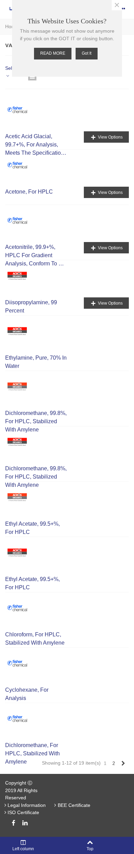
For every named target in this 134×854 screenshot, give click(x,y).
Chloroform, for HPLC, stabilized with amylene (35, 639)
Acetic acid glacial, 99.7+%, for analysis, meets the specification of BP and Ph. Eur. (34, 145)
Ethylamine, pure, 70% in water (36, 362)
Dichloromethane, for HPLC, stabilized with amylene (32, 753)
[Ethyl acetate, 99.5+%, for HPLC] (20, 497)
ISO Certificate (23, 812)
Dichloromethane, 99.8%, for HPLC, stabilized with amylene (36, 421)
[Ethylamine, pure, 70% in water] (20, 331)
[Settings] (122, 8)
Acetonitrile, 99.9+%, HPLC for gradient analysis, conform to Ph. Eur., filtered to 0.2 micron (36, 256)
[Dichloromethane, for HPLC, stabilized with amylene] (20, 718)
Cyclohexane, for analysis (26, 694)
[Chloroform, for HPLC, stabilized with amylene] (20, 608)
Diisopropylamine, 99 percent (31, 306)
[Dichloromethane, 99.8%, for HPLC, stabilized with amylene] (20, 386)
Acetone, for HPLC (29, 192)
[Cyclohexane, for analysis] (20, 663)
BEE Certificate (74, 805)
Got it (86, 53)
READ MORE (52, 53)
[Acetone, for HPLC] (20, 165)
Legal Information (27, 805)
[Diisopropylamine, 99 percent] (20, 275)
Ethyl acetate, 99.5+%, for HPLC (32, 528)
